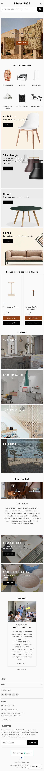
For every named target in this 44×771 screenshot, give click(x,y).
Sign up (32, 743)
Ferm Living (6, 312)
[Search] (40, 9)
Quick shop (11, 318)
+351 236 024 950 (7, 705)
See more (21, 669)
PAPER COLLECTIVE (22, 627)
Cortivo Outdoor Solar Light (31, 308)
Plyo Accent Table (10, 307)
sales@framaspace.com (9, 709)
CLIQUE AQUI (22, 42)
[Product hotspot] (13, 486)
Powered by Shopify (22, 767)
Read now (21, 663)
